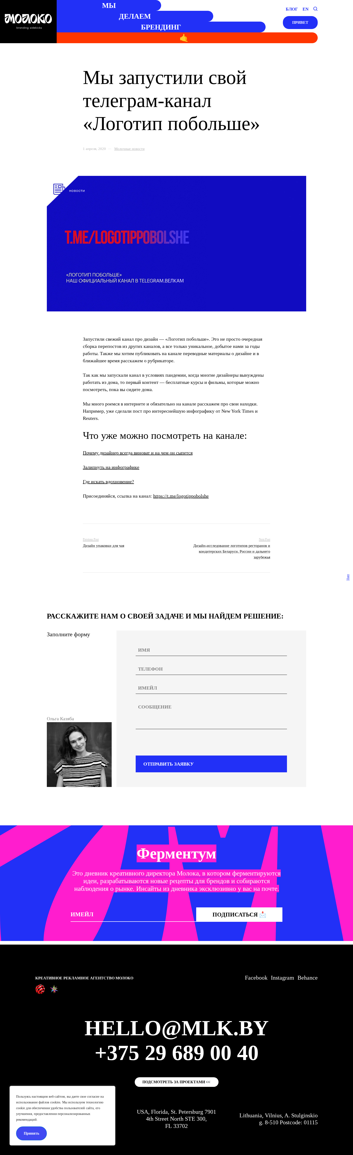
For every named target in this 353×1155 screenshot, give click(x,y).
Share (347, 577)
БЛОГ (292, 9)
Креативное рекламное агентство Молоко (84, 978)
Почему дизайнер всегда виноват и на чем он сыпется (138, 452)
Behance (308, 978)
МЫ (109, 5)
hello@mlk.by (177, 1028)
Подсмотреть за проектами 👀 (176, 1082)
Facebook (256, 978)
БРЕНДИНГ (161, 27)
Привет (300, 22)
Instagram (282, 978)
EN (306, 9)
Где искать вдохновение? (108, 481)
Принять (31, 1133)
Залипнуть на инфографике (111, 467)
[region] (62, 1115)
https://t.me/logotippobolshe (181, 496)
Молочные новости (129, 149)
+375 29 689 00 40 (177, 1053)
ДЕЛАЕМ (135, 16)
